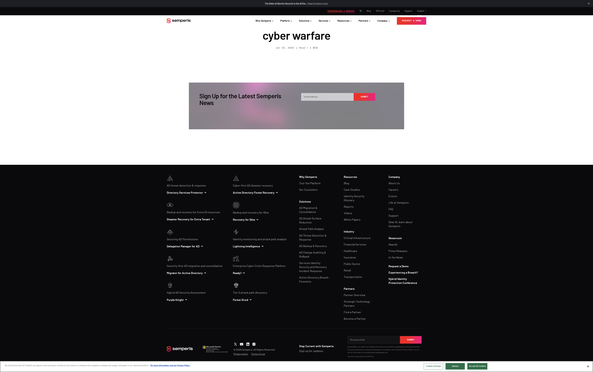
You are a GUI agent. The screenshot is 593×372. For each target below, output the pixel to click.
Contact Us (394, 11)
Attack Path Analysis (311, 229)
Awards (393, 244)
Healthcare (350, 251)
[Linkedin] (248, 344)
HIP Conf (380, 11)
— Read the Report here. (296, 3)
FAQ (391, 209)
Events (393, 196)
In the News (396, 257)
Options (455, 366)
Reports (349, 207)
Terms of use (258, 354)
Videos (348, 213)
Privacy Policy (361, 107)
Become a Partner (355, 319)
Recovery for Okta (244, 219)
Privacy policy (240, 354)
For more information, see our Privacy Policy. (170, 366)
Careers (393, 190)
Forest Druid (240, 300)
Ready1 (237, 273)
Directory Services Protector (185, 192)
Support (408, 11)
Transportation (353, 277)
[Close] (588, 366)
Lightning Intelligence (246, 246)
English (420, 11)
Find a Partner (352, 312)
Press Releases (398, 251)
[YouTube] (242, 344)
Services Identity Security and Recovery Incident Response (313, 267)
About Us (394, 183)
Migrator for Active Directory (185, 273)
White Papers (352, 219)
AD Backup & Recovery (313, 246)
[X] (235, 344)
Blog (369, 11)
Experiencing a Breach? (403, 272)
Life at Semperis (399, 203)
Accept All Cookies (477, 366)
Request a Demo (399, 266)
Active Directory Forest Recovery (253, 192)
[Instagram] (254, 344)
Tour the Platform (310, 183)
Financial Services (355, 244)
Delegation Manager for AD (183, 246)
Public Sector (352, 264)
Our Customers (308, 190)
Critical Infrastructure (357, 238)
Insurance (350, 257)
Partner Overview (354, 295)
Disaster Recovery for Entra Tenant (188, 219)
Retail (347, 270)
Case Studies (352, 190)
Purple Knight (175, 300)
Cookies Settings (433, 366)
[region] (296, 366)
